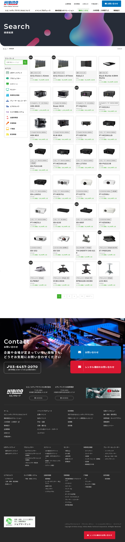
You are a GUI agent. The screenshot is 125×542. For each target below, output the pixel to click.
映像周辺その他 (89, 464)
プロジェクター (29, 447)
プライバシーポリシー (87, 524)
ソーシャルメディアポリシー (104, 524)
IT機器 (86, 475)
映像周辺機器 (88, 447)
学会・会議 (41, 422)
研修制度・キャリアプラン (112, 418)
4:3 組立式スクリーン (51, 453)
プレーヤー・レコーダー (72, 499)
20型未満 (67, 456)
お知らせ (7, 433)
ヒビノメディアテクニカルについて (15, 414)
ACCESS (39, 398)
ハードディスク (109, 451)
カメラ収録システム (30, 475)
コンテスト (41, 433)
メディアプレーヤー (110, 453)
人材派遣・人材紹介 (10, 422)
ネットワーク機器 (90, 484)
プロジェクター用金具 (31, 463)
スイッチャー (89, 451)
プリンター (88, 481)
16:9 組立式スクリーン (51, 451)
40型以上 (67, 451)
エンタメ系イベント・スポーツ (47, 429)
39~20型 (67, 453)
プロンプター (49, 489)
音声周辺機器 (69, 505)
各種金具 (67, 461)
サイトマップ (117, 524)
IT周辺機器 (88, 487)
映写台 (27, 465)
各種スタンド (69, 459)
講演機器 (47, 479)
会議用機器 (47, 475)
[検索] (25, 62)
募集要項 (106, 422)
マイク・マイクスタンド (72, 497)
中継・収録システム (31, 479)
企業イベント (41, 414)
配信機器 (106, 475)
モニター (67, 447)
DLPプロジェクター (30, 451)
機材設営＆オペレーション (12, 418)
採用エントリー (109, 425)
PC (86, 479)
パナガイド (68, 483)
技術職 (70, 425)
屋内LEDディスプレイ (11, 451)
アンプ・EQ (68, 489)
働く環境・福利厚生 (110, 414)
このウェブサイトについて (72, 524)
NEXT (88, 296)
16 (82, 296)
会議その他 (48, 486)
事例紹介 (7, 425)
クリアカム (68, 502)
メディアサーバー (110, 459)
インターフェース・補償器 (92, 459)
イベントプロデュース (44, 411)
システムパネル (49, 491)
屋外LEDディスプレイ (11, 453)
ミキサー (67, 491)
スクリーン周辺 (49, 465)
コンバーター (89, 453)
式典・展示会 (41, 425)
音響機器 (67, 475)
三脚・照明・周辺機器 (11, 481)
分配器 (87, 456)
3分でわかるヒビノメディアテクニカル (80, 414)
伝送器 (87, 461)
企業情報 (7, 429)
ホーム (4, 48)
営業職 (70, 422)
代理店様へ (7, 436)
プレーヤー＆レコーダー (112, 447)
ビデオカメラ (8, 475)
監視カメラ (8, 484)
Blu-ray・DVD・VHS (111, 456)
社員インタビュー (109, 411)
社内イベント (41, 418)
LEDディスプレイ (9, 447)
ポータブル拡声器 (70, 494)
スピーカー (68, 486)
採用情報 (71, 411)
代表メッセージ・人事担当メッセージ (80, 418)
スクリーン (47, 447)
